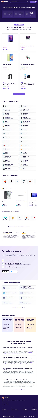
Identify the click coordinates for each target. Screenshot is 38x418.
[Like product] (12, 192)
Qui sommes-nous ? (5, 402)
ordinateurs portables (7, 353)
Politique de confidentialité (23, 416)
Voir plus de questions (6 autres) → (19, 389)
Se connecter (34, 1)
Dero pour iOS (25, 409)
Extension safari (33, 412)
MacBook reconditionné (13, 363)
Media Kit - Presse (15, 409)
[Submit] (28, 2)
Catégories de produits (5, 410)
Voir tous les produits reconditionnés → (19, 307)
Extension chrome (34, 409)
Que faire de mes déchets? (16, 412)
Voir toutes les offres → (19, 93)
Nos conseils (4, 409)
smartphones (29, 352)
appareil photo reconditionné (23, 363)
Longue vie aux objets (15, 410)
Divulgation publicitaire (32, 416)
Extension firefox (33, 410)
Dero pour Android (25, 410)
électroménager (15, 353)
